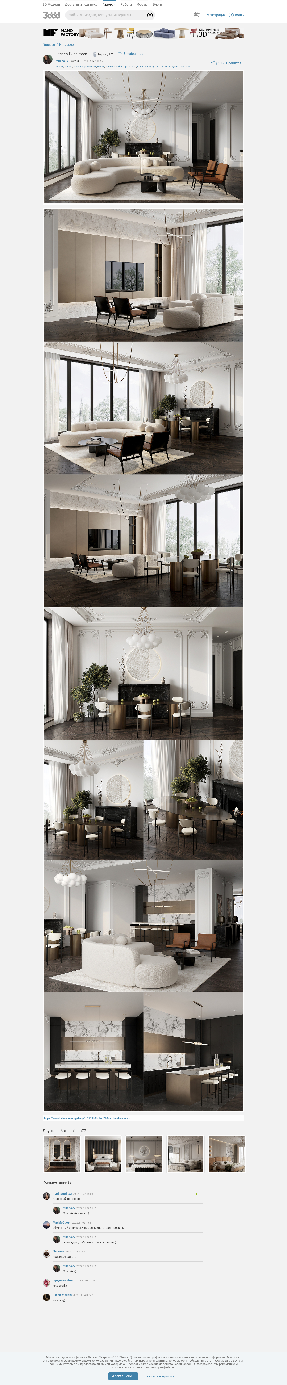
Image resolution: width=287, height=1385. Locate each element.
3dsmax (91, 66)
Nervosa (59, 1251)
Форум (142, 5)
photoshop (80, 66)
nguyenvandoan (64, 1280)
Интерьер (66, 45)
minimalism (144, 66)
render (100, 66)
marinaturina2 (62, 1193)
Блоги (157, 5)
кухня (155, 66)
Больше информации (159, 1376)
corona (68, 66)
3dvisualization (114, 66)
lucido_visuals (62, 1295)
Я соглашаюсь (123, 1376)
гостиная (165, 66)
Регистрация (216, 15)
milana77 (62, 61)
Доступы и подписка (81, 5)
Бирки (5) (104, 54)
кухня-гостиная (181, 66)
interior (59, 66)
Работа (126, 5)
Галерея (109, 5)
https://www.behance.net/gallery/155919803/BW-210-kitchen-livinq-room (87, 1118)
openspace (130, 66)
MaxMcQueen (62, 1222)
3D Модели (51, 5)
